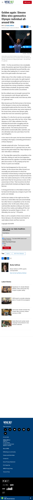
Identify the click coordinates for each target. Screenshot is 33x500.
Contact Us (5, 458)
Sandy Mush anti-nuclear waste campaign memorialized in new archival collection (20, 322)
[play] (2, 498)
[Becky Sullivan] (5, 267)
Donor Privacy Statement (9, 462)
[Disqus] (16, 357)
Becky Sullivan (10, 25)
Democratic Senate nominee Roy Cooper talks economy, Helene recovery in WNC (21, 311)
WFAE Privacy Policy (8, 468)
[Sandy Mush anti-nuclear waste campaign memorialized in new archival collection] (7, 323)
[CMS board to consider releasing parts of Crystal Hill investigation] (7, 301)
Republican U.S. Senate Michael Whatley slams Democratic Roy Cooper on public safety (20, 288)
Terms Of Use (6, 472)
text (4, 245)
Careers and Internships (9, 455)
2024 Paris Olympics (19, 253)
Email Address (5, 233)
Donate (28, 2)
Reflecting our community (9, 452)
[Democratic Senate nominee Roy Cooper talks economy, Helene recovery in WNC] (7, 312)
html (4, 243)
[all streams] (31, 498)
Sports (8, 253)
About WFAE (6, 448)
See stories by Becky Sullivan (18, 273)
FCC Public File (6, 465)
